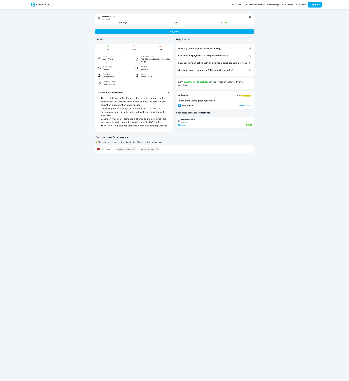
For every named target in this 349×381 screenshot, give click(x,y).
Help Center (301, 5)
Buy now (174, 31)
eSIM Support (287, 5)
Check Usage (273, 5)
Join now (315, 4)
